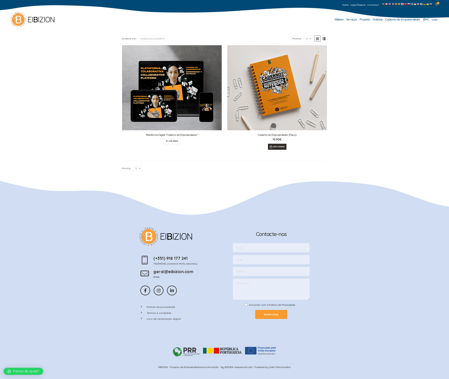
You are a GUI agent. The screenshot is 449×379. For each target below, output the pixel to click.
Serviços (351, 19)
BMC (426, 19)
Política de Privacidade (282, 304)
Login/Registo (358, 5)
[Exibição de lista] (324, 39)
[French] (393, 4)
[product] (172, 87)
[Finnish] (412, 4)
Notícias (378, 19)
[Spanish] (396, 4)
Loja (434, 19)
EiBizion (339, 19)
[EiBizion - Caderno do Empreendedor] (32, 19)
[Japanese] (402, 4)
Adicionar (279, 146)
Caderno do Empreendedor (402, 19)
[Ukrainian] (427, 4)
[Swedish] (399, 4)
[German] (424, 4)
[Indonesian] (415, 4)
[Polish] (408, 4)
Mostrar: (297, 38)
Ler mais (173, 141)
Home (345, 5)
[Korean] (421, 4)
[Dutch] (431, 4)
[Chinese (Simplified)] (405, 4)
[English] (389, 4)
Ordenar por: (129, 38)
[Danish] (386, 4)
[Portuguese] (383, 4)
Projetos (365, 19)
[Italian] (418, 4)
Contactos (373, 5)
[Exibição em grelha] (317, 39)
